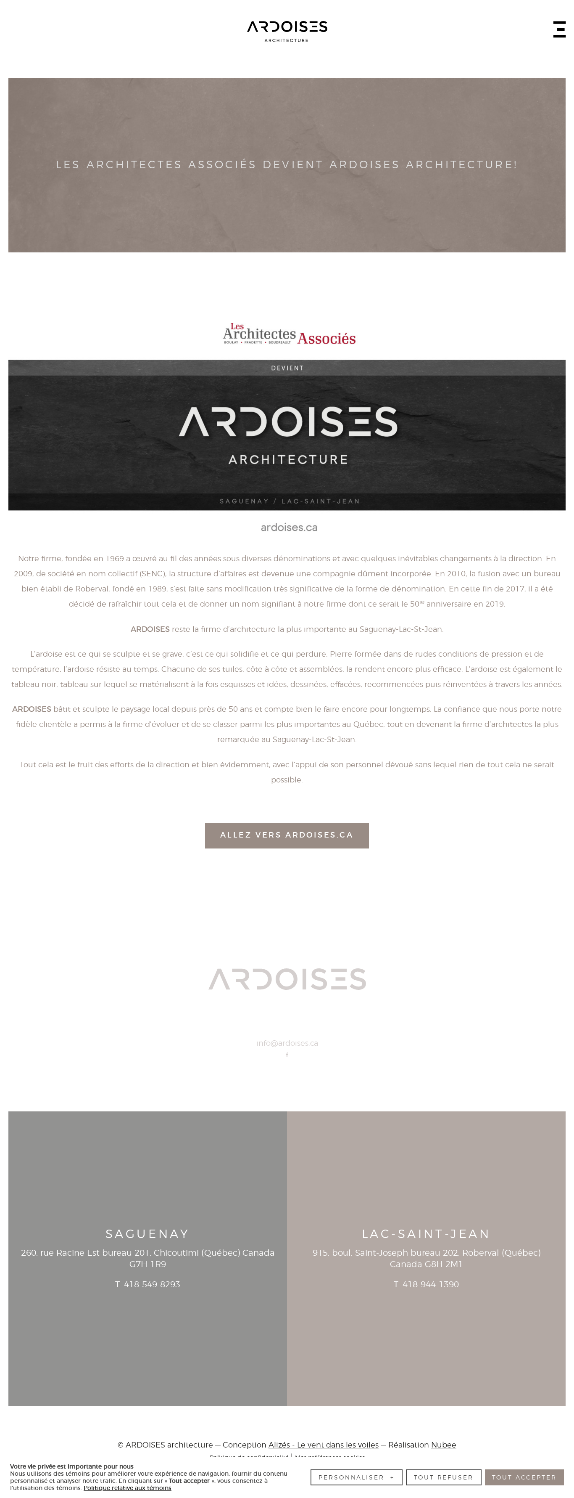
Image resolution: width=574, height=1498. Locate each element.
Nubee (443, 1445)
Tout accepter (524, 1477)
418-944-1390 (431, 1285)
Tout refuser (444, 1477)
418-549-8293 (152, 1285)
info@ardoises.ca (287, 1043)
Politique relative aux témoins (127, 1488)
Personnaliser (356, 1477)
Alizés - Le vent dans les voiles (324, 1445)
